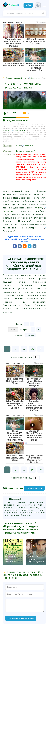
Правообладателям (14, 488)
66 (32, 349)
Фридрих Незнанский (17, 120)
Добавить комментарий (21, 618)
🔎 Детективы (18, 130)
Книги (6, 130)
